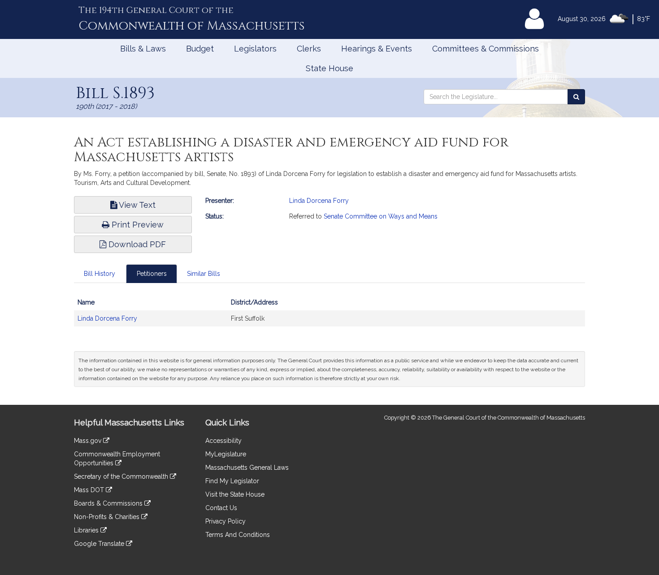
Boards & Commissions (109, 503)
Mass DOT (90, 489)
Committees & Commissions (485, 48)
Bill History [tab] (99, 273)
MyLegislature (225, 454)
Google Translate (100, 543)
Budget (200, 48)
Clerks (309, 48)
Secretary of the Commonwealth (122, 476)
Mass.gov (88, 440)
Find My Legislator (232, 481)
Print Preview (136, 224)
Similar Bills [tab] (203, 273)
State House (329, 68)
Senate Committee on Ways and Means (381, 216)
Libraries (87, 530)
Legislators (255, 48)
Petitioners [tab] (152, 273)
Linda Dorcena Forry (319, 200)
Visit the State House (234, 494)
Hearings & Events (376, 48)
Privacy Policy (225, 521)
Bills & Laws (143, 48)
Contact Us (221, 507)
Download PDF (136, 244)
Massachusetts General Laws (247, 467)
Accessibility (223, 440)
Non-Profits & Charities (107, 516)
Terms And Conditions (237, 534)
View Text (136, 205)
